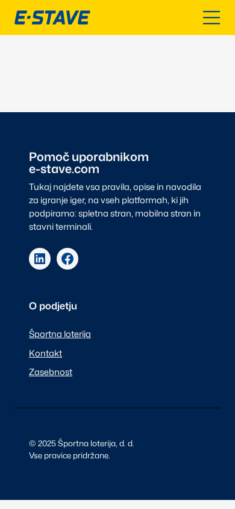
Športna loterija (60, 333)
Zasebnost (50, 371)
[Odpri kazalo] (211, 17)
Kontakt (45, 353)
